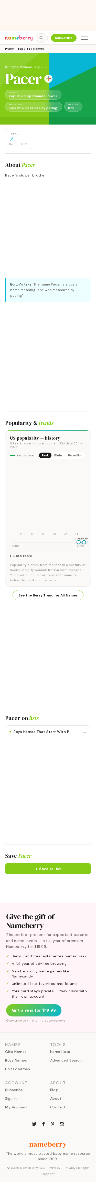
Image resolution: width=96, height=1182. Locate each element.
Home (9, 48)
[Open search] (42, 38)
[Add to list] (48, 79)
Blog (54, 1090)
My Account (16, 1107)
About (56, 1098)
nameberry (48, 1144)
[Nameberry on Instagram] (62, 1123)
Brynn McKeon (21, 67)
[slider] (79, 542)
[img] (48, 500)
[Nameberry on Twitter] (34, 1123)
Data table (22, 556)
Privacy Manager (77, 1168)
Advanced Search (66, 1060)
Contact (58, 1107)
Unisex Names (17, 1069)
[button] (48, 868)
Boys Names (16, 1060)
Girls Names (16, 1051)
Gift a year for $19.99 (34, 1010)
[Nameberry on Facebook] (43, 1123)
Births (58, 455)
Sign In (11, 1098)
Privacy (55, 1168)
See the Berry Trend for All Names (48, 595)
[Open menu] (84, 38)
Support (48, 1174)
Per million (75, 455)
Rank (45, 455)
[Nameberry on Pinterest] (52, 1123)
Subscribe (64, 38)
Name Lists (60, 1051)
